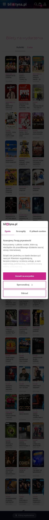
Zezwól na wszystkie (24, 276)
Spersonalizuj (23, 285)
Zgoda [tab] (8, 231)
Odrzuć (24, 293)
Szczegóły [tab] (21, 231)
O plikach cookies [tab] (38, 231)
